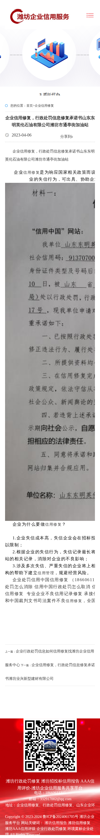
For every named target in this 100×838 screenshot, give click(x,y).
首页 (29, 105)
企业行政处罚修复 (51, 829)
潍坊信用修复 (79, 823)
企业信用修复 (44, 105)
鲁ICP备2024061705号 (60, 817)
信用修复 (27, 151)
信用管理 (46, 573)
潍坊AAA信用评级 (20, 829)
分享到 (65, 137)
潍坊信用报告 (56, 823)
